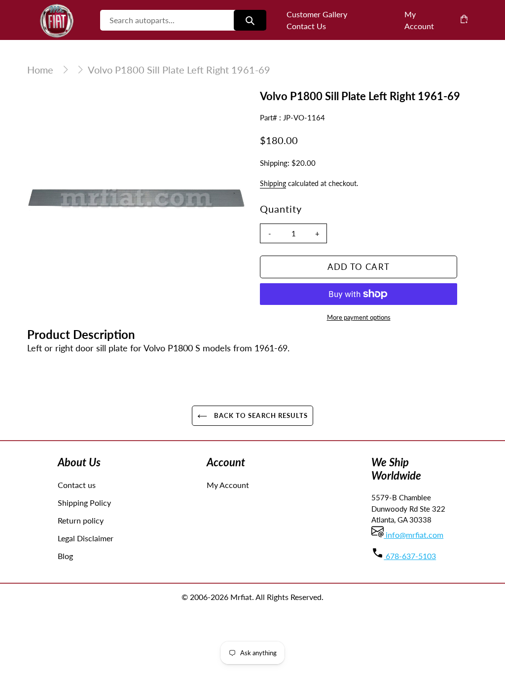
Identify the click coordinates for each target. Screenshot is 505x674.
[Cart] (464, 19)
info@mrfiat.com (413, 534)
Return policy (81, 520)
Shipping (273, 183)
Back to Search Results (260, 415)
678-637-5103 (410, 556)
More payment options (359, 317)
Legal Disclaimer (85, 538)
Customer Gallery (317, 14)
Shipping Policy (84, 502)
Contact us (77, 484)
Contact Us (306, 26)
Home (40, 69)
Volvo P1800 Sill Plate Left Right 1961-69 (179, 69)
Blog (65, 556)
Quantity (281, 209)
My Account (228, 484)
